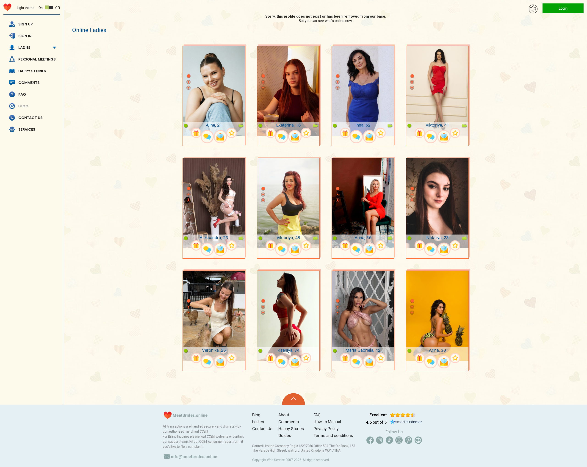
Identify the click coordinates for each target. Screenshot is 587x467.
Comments (29, 82)
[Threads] (399, 440)
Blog (23, 106)
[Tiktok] (389, 440)
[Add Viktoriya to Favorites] (455, 133)
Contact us (30, 117)
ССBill (204, 431)
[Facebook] (370, 440)
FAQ (22, 94)
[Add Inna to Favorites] (380, 133)
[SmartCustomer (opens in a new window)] (406, 422)
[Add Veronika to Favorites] (231, 358)
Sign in (24, 36)
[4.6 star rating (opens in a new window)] (402, 415)
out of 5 (376, 422)
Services (26, 129)
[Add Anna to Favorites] (380, 245)
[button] (188, 69)
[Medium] (418, 440)
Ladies (24, 47)
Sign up (25, 24)
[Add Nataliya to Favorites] (455, 245)
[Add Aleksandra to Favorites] (231, 245)
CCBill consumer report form (220, 441)
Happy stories (32, 71)
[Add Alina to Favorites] (231, 133)
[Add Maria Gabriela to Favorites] (380, 358)
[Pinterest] (408, 440)
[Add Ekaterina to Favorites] (306, 133)
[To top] (293, 399)
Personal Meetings (37, 59)
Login (563, 8)
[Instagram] (380, 440)
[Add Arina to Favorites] (455, 358)
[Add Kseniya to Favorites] (306, 358)
